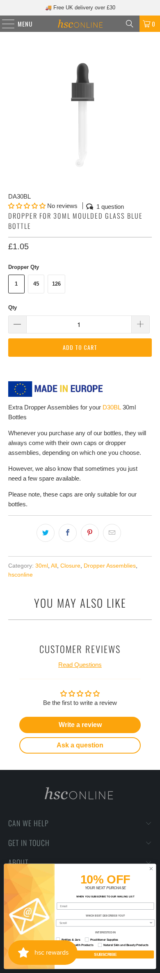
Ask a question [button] (80, 745)
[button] (27, 205)
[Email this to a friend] (112, 533)
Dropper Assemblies (110, 566)
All (54, 566)
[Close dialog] (151, 869)
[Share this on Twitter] (46, 533)
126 (56, 284)
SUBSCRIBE (105, 955)
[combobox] (104, 923)
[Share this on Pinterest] (90, 533)
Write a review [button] (80, 724)
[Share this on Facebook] (68, 533)
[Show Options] (151, 923)
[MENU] (4, 24)
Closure (70, 566)
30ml (41, 566)
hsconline (20, 575)
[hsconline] (80, 24)
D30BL (112, 407)
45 (36, 284)
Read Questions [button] (80, 664)
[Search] (129, 24)
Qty (12, 307)
